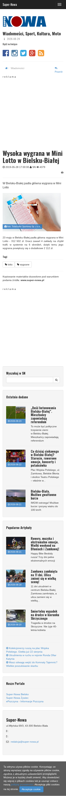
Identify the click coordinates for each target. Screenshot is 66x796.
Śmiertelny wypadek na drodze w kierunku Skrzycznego (45, 615)
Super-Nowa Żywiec (17, 697)
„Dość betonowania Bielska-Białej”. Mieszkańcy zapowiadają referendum (43, 414)
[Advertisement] (33, 111)
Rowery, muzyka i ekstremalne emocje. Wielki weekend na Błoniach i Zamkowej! (45, 543)
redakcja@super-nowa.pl (25, 741)
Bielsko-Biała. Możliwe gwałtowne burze (43, 495)
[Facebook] (6, 54)
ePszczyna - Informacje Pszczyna (24, 701)
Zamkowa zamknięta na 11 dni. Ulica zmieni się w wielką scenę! (44, 576)
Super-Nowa (10, 3)
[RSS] (41, 54)
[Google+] (32, 54)
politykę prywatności (22, 784)
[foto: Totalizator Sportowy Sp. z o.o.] (32, 212)
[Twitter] (23, 54)
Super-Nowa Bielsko (17, 694)
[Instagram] (14, 54)
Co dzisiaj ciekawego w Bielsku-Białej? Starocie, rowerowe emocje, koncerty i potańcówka (45, 458)
